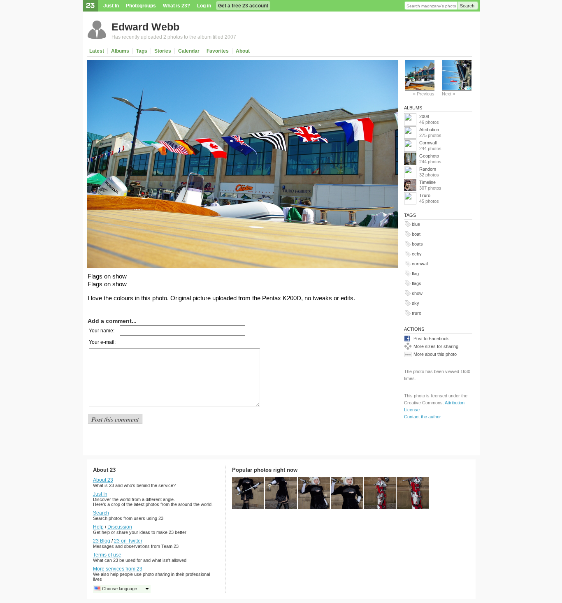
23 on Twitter (128, 541)
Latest (96, 51)
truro (416, 313)
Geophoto (429, 155)
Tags (141, 51)
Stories (162, 51)
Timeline (427, 182)
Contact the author (422, 416)
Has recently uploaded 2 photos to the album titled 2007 (173, 37)
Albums (120, 51)
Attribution (429, 129)
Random (427, 169)
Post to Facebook (431, 338)
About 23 (103, 480)
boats (417, 243)
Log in (204, 6)
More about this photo (435, 354)
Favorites (218, 51)
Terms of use (107, 555)
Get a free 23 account (243, 6)
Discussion (119, 527)
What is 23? (176, 6)
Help (98, 527)
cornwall (420, 263)
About (243, 51)
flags (416, 283)
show (417, 293)
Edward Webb (145, 26)
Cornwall (428, 142)
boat (416, 234)
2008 (424, 116)
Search (467, 5)
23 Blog (101, 541)
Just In (111, 6)
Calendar (189, 51)
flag (415, 273)
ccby (417, 253)
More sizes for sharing (435, 346)
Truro (424, 195)
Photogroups (141, 6)
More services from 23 (117, 569)
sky (415, 303)
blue (416, 224)
